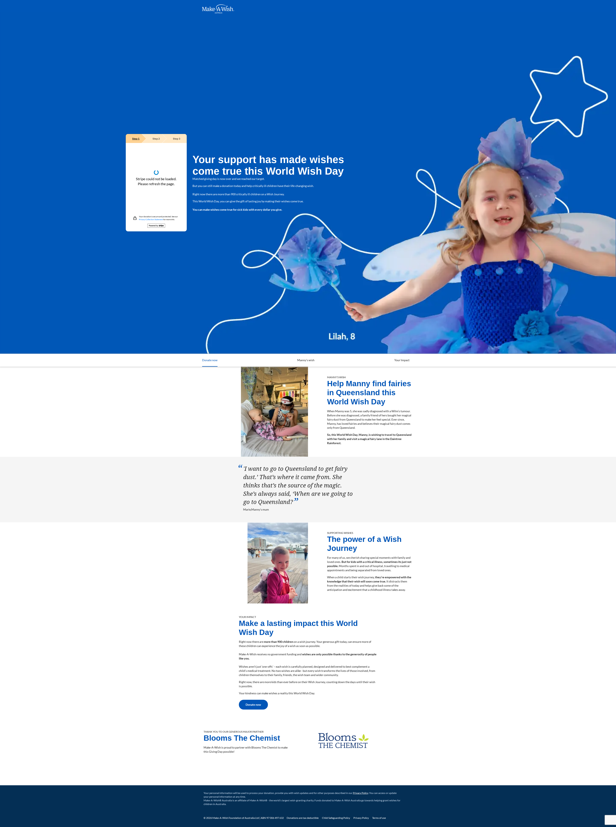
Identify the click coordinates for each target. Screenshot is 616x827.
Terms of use (379, 817)
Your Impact (402, 360)
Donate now (210, 360)
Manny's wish (305, 360)
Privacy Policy (360, 792)
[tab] (136, 138)
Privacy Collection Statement (151, 219)
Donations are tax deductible (303, 817)
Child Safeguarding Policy (336, 817)
